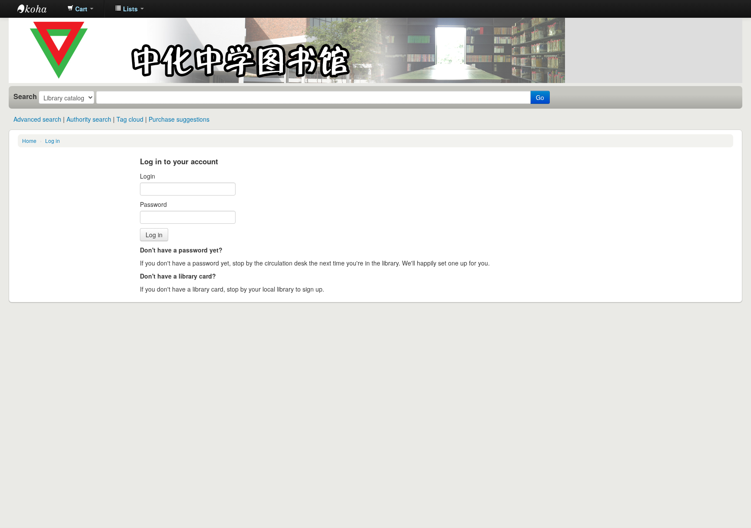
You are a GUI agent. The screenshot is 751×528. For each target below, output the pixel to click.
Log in (52, 140)
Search (25, 96)
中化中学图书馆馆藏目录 (39, 8)
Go (540, 97)
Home (29, 140)
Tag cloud (129, 119)
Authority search (88, 119)
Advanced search (37, 119)
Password (153, 204)
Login (147, 176)
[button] (80, 8)
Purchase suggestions (179, 119)
